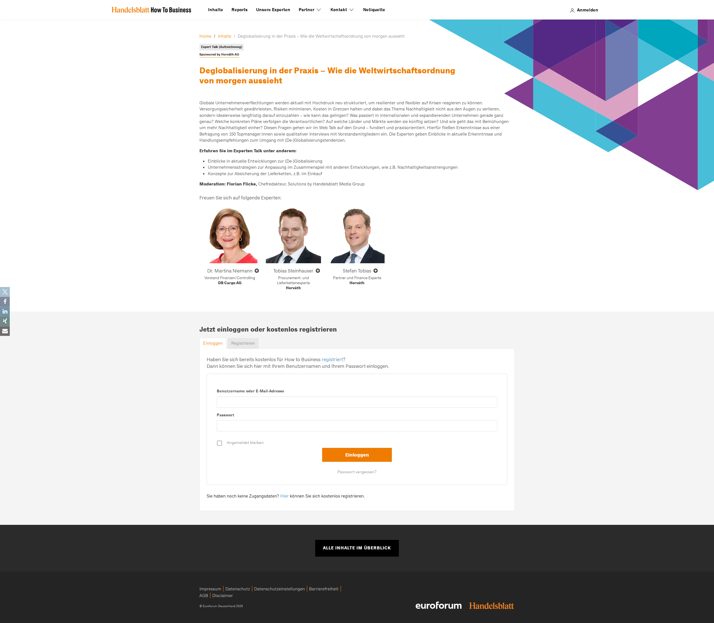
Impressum (210, 589)
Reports (239, 10)
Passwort (225, 415)
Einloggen (213, 343)
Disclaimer (222, 596)
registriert (332, 359)
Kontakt (339, 10)
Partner (307, 10)
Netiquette (374, 10)
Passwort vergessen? (357, 472)
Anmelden (587, 10)
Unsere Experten (273, 10)
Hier (284, 496)
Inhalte (215, 10)
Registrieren (243, 343)
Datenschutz (237, 589)
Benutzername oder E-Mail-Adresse (250, 391)
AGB (203, 596)
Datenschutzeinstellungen (279, 589)
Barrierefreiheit (324, 589)
